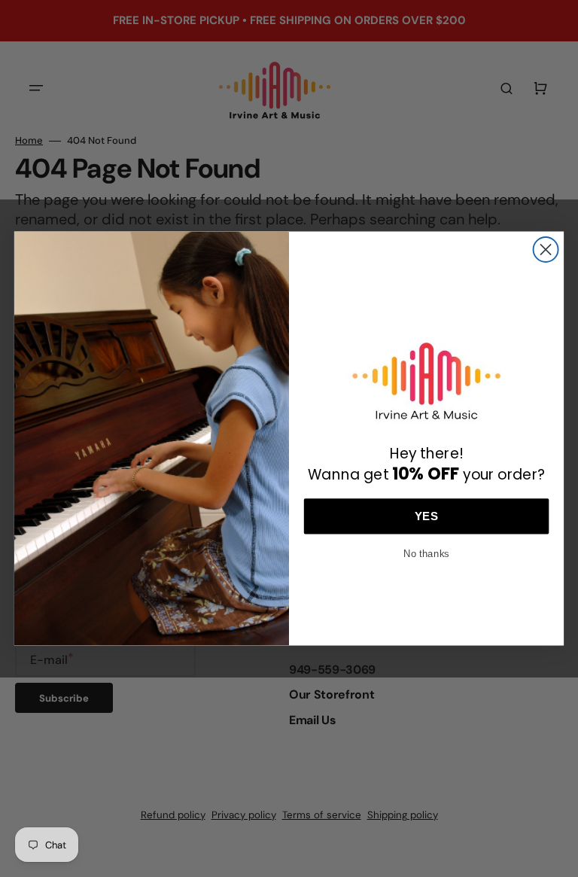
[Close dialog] (546, 249)
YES (426, 516)
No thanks (426, 551)
